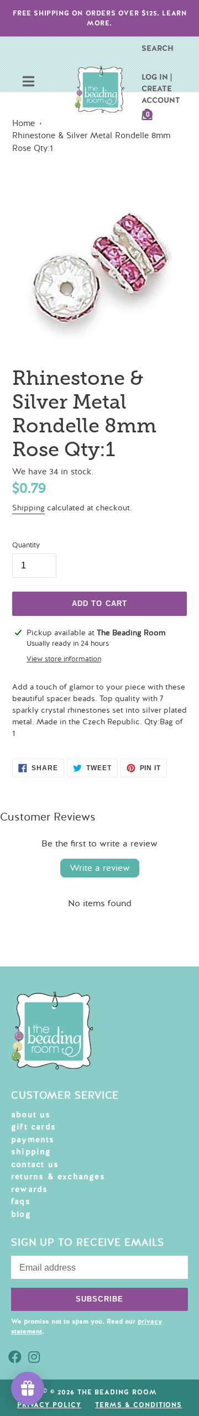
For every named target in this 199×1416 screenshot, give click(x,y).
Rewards (29, 1189)
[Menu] (28, 83)
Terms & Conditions (138, 1405)
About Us (31, 1114)
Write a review (100, 868)
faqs (20, 1201)
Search (158, 48)
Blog (21, 1214)
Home (23, 123)
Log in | (157, 77)
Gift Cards (33, 1126)
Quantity (26, 545)
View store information (64, 659)
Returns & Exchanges (58, 1176)
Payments (33, 1139)
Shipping (28, 508)
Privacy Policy (49, 1405)
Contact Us (35, 1164)
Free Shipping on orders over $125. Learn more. (100, 18)
